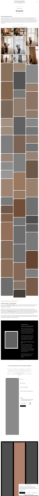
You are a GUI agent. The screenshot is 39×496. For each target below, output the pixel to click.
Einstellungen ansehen (34, 492)
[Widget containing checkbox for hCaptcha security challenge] (26, 403)
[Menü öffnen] (37, 1)
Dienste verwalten (21, 490)
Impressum (33, 494)
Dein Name (21, 379)
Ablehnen (28, 492)
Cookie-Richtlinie (25, 494)
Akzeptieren (22, 492)
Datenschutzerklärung (29, 494)
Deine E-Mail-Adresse (23, 383)
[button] (7, 32)
